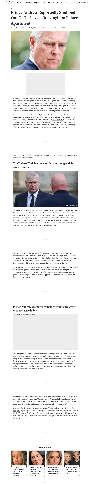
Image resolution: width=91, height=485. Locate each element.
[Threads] (66, 2)
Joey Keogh (16, 28)
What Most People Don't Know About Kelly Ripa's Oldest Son (71, 470)
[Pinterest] (61, 2)
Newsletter (84, 3)
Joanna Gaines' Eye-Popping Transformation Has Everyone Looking (36, 471)
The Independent (67, 361)
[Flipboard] (57, 2)
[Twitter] (53, 2)
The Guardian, (57, 120)
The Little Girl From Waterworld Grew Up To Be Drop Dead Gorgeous (18, 471)
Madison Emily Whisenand (32, 28)
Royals (36, 3)
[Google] (70, 2)
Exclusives (27, 3)
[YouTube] (49, 2)
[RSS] (74, 2)
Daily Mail (56, 103)
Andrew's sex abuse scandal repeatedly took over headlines (34, 115)
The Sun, (26, 210)
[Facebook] (44, 2)
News (19, 3)
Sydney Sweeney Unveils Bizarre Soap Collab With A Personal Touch (54, 470)
